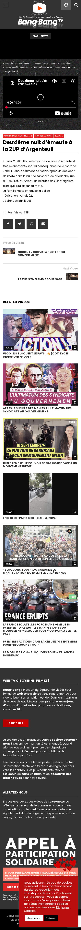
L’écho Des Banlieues (17, 201)
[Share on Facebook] (8, 224)
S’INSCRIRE (16, 723)
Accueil (8, 63)
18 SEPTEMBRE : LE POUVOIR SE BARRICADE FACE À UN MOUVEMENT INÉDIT (40, 464)
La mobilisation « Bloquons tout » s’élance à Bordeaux (38, 653)
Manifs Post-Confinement (18, 135)
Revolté (24, 63)
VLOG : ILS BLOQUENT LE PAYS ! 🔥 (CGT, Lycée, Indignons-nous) (36, 355)
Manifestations (45, 63)
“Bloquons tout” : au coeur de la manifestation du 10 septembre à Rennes (34, 571)
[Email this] (43, 224)
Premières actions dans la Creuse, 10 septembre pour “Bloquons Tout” (40, 643)
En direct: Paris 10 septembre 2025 (29, 518)
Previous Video (13, 243)
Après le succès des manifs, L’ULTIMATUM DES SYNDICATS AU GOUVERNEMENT (37, 409)
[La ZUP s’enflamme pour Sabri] (72, 279)
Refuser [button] (51, 918)
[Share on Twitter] (20, 224)
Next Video (70, 268)
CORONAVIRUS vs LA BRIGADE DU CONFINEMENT (41, 253)
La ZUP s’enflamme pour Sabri (40, 279)
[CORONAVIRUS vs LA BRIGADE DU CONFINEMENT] (9, 253)
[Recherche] (76, 5)
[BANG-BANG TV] (40, 14)
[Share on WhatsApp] (31, 224)
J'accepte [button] (33, 918)
